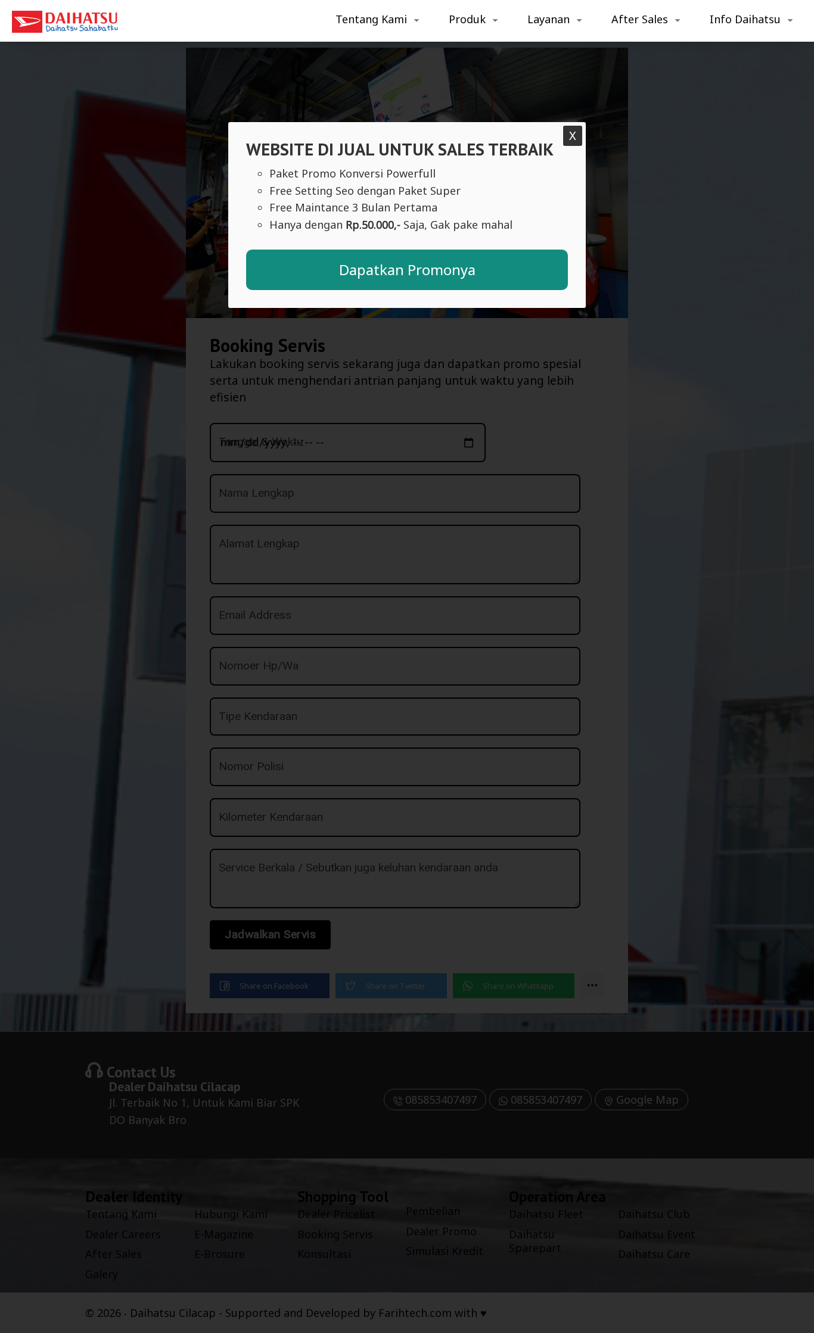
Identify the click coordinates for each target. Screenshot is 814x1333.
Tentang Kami (371, 19)
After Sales (639, 19)
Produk (467, 19)
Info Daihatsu (745, 19)
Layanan (548, 19)
